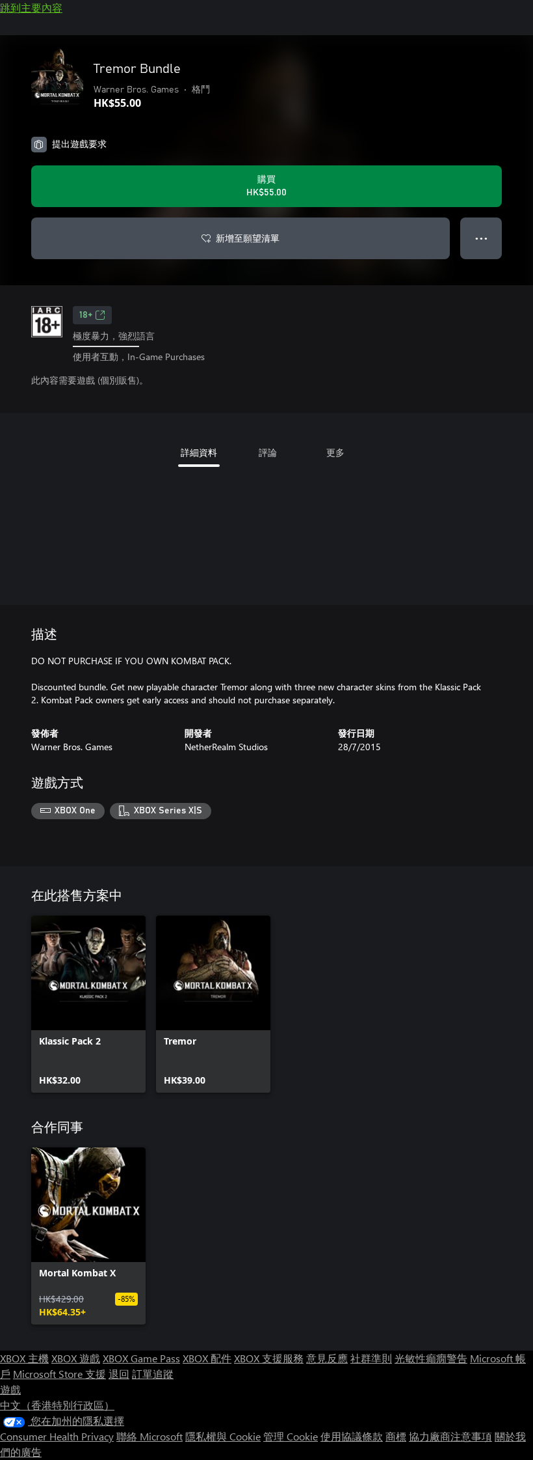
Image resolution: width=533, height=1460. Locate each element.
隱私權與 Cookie (223, 1436)
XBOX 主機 (24, 1358)
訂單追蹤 (153, 1374)
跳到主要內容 (31, 7)
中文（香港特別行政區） (57, 1405)
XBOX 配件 (207, 1358)
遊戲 (10, 1389)
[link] (88, 1004)
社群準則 (371, 1358)
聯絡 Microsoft (149, 1436)
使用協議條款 (351, 1436)
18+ (85, 315)
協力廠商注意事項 (450, 1436)
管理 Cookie (290, 1436)
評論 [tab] (268, 452)
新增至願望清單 (248, 238)
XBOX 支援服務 (269, 1358)
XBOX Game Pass (141, 1358)
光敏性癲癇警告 (431, 1358)
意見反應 (327, 1358)
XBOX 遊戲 (75, 1358)
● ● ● (481, 238)
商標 (395, 1436)
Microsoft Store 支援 (59, 1374)
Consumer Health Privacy (57, 1436)
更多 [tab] (335, 452)
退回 (119, 1374)
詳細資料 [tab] (199, 452)
